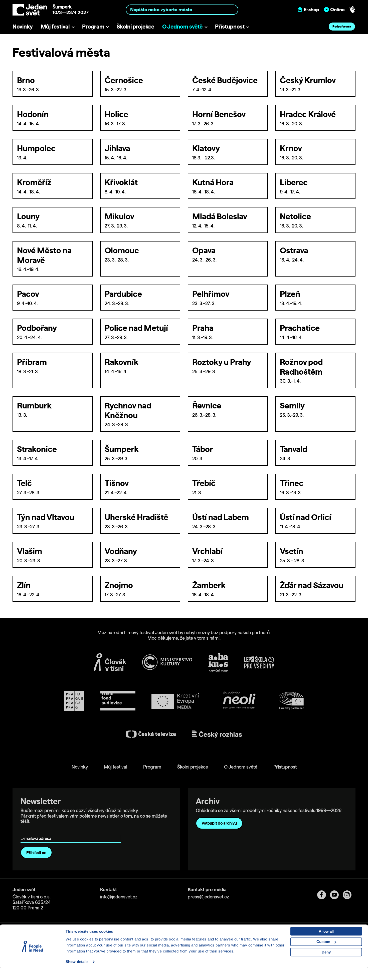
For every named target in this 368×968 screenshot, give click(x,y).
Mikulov (119, 216)
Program (93, 26)
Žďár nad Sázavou (311, 585)
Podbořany (37, 327)
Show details (77, 961)
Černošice (124, 80)
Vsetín (291, 551)
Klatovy (206, 148)
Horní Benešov (219, 114)
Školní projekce (135, 26)
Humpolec (36, 148)
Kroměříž (34, 182)
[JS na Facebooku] (323, 894)
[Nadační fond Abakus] (218, 662)
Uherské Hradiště (136, 517)
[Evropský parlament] (291, 701)
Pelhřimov (210, 293)
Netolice (295, 216)
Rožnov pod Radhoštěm (301, 366)
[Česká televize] (151, 734)
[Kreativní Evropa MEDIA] (175, 701)
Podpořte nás (341, 26)
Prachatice (300, 327)
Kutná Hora (213, 182)
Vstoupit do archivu (219, 823)
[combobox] (182, 10)
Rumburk (34, 405)
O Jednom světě (182, 26)
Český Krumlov (308, 80)
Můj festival (55, 26)
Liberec (294, 182)
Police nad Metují (136, 327)
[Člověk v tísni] (110, 662)
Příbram (32, 361)
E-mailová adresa (37, 831)
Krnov (291, 148)
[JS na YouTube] (336, 894)
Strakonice (37, 448)
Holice (116, 114)
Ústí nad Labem (220, 517)
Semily (292, 405)
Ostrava (294, 250)
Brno (26, 80)
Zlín (24, 585)
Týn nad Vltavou (45, 517)
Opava (204, 250)
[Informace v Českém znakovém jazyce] (352, 9)
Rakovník (121, 361)
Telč (24, 483)
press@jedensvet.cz (208, 896)
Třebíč (204, 483)
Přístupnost (230, 26)
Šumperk (122, 448)
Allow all (326, 931)
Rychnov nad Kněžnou (128, 410)
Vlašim (29, 551)
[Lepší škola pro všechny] (259, 662)
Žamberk (209, 585)
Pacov (28, 293)
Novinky (23, 26)
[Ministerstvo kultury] (167, 662)
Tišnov (117, 483)
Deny (326, 952)
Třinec (291, 483)
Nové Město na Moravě (44, 255)
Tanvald (293, 448)
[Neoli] (239, 701)
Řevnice (206, 405)
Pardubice (123, 293)
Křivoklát (121, 182)
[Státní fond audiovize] (117, 701)
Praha (203, 327)
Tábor (202, 448)
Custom (323, 941)
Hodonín (33, 114)
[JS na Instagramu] (349, 894)
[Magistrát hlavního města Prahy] (74, 701)
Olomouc (122, 250)
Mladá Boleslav (219, 216)
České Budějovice (225, 80)
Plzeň (290, 293)
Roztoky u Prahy (221, 361)
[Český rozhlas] (217, 734)
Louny (28, 216)
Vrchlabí (207, 551)
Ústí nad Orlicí (305, 517)
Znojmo (119, 585)
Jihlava (117, 148)
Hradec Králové (308, 114)
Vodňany (121, 551)
